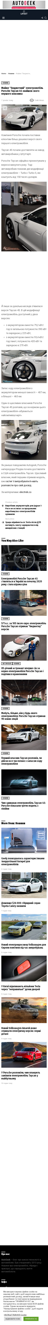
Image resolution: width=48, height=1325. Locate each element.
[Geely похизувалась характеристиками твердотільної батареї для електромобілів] (24, 840)
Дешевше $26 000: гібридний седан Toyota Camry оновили (20, 904)
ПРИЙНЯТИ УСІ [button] (31, 1319)
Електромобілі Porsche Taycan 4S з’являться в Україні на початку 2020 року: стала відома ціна (21, 581)
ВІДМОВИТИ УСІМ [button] (13, 1319)
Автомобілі (7, 664)
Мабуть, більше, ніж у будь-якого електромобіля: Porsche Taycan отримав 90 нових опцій (23, 716)
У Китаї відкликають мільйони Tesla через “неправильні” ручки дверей (20, 988)
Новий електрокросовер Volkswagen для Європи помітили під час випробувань (23, 946)
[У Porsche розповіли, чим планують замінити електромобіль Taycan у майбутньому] (24, 1055)
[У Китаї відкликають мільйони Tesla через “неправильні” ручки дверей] (24, 968)
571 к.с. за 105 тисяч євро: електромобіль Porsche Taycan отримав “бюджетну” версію (23, 626)
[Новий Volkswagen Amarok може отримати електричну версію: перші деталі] (24, 1010)
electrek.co (25, 492)
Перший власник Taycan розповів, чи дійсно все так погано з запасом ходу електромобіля (21, 760)
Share (5, 108)
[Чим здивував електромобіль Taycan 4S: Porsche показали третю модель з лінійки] (24, 782)
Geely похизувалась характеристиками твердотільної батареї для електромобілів (22, 861)
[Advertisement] (24, 47)
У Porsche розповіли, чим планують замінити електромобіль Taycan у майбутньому (20, 1075)
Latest (24, 14)
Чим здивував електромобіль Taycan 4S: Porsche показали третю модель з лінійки (23, 805)
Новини (5, 574)
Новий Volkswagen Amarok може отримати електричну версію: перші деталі (21, 1031)
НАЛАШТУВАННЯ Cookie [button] (15, 1315)
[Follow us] (42, 18)
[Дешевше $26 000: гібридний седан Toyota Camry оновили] (24, 885)
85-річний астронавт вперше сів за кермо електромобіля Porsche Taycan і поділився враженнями (22, 671)
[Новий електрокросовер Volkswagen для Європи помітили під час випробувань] (24, 927)
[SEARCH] (46, 18)
